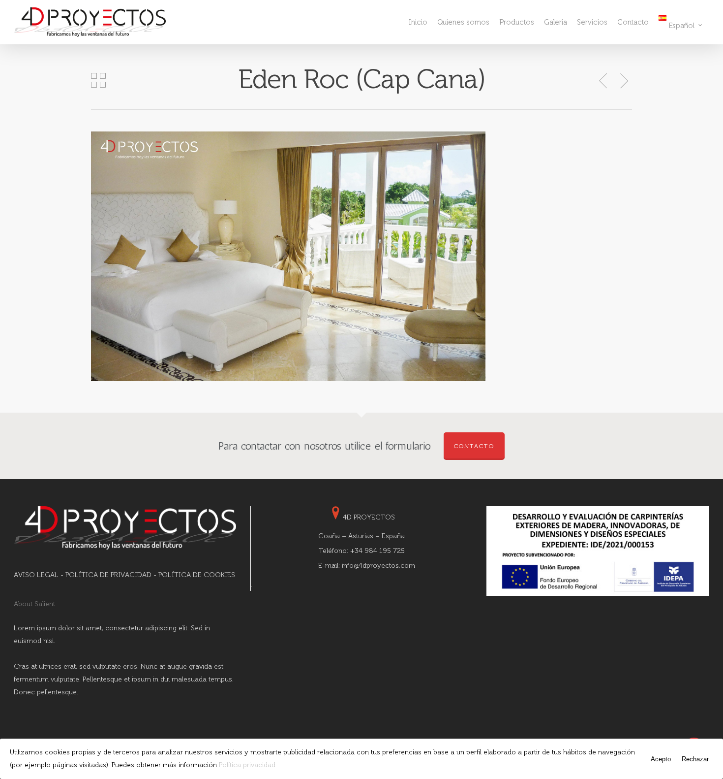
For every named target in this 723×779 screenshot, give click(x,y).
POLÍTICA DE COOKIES (196, 575)
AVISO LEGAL (36, 575)
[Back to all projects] (98, 81)
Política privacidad (247, 765)
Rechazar (695, 759)
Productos (516, 22)
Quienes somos (463, 22)
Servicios (592, 22)
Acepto (661, 759)
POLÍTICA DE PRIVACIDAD (108, 575)
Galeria (555, 22)
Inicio (418, 22)
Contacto (633, 22)
